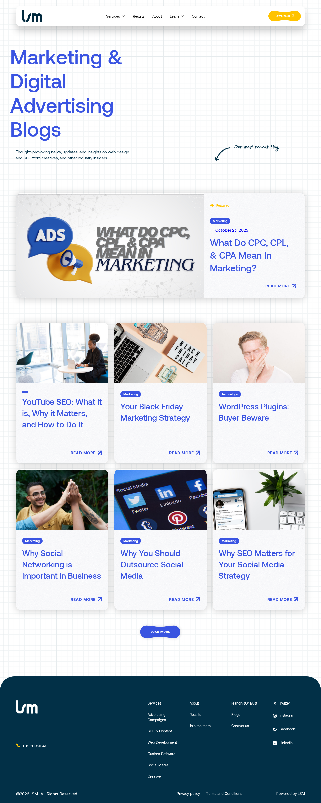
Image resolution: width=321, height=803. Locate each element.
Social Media (158, 765)
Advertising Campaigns (157, 717)
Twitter (285, 703)
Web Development (162, 742)
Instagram (287, 715)
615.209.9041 (34, 745)
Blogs (235, 714)
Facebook (287, 729)
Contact (198, 16)
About (157, 16)
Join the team (200, 726)
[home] (32, 16)
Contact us (240, 726)
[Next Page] (160, 632)
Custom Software (161, 753)
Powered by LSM (290, 793)
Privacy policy (188, 793)
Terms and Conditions (224, 793)
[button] (115, 16)
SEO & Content (160, 731)
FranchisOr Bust (244, 703)
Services (155, 703)
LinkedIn (286, 743)
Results (138, 16)
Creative (154, 776)
